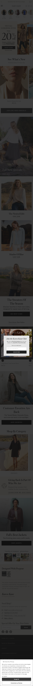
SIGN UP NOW (16, 352)
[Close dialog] (31, 330)
